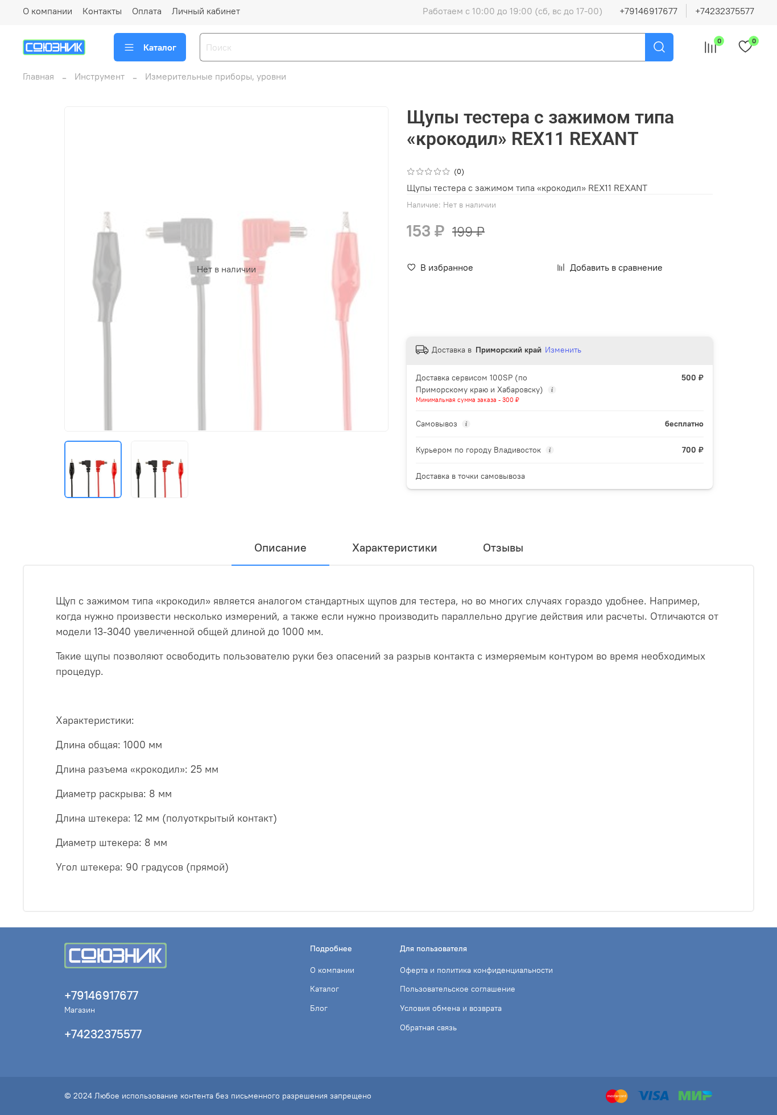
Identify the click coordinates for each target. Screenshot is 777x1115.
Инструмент (100, 76)
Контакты (102, 10)
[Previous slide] (82, 269)
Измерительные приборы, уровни (215, 76)
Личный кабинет (206, 10)
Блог (319, 1008)
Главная (38, 76)
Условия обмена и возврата (451, 1008)
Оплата (147, 10)
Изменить (563, 350)
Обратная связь (428, 1027)
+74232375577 (724, 10)
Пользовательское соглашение (457, 989)
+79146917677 (648, 10)
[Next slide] (370, 269)
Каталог (159, 47)
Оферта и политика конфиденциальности (476, 970)
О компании (47, 10)
